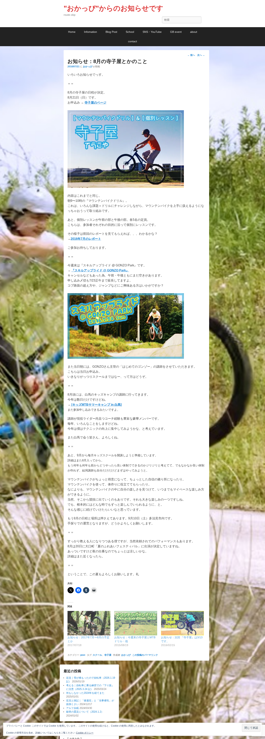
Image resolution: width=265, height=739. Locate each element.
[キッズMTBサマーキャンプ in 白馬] (96, 404)
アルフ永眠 (72, 708)
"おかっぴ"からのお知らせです (113, 8)
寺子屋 (107, 655)
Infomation (90, 31)
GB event (176, 31)
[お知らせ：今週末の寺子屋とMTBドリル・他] (135, 623)
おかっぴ (87, 66)
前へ (191, 55)
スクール (97, 655)
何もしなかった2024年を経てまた (85, 692)
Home (71, 31)
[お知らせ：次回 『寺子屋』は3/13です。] (182, 623)
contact (132, 41)
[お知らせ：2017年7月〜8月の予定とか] (89, 623)
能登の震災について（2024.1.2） (85, 711)
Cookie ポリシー (85, 732)
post (82, 655)
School (130, 31)
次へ (201, 55)
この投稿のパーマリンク (145, 655)
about (193, 31)
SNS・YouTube (152, 31)
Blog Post (111, 31)
